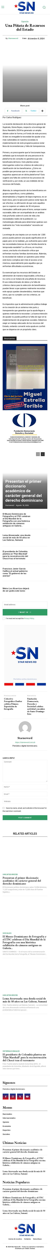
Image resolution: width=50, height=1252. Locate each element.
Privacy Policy (29, 618)
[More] (42, 111)
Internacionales (11, 1051)
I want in (23, 612)
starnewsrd (13, 38)
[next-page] (43, 454)
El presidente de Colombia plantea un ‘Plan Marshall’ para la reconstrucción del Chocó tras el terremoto (15, 555)
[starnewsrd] (25, 727)
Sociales (7, 933)
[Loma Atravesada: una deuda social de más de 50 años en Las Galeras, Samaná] (40, 537)
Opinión (25, 22)
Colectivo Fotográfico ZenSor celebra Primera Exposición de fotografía (13, 704)
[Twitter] (20, 1096)
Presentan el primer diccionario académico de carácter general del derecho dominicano (24, 491)
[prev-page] (38, 454)
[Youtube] (27, 1096)
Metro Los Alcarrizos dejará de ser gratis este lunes (16, 589)
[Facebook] (6, 1096)
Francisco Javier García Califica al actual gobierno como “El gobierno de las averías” (15, 572)
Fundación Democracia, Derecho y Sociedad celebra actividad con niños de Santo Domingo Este (36, 706)
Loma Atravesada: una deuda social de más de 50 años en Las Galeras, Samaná (16, 537)
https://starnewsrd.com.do (25, 742)
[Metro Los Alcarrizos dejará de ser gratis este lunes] (40, 589)
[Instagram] (13, 1096)
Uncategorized (10, 874)
